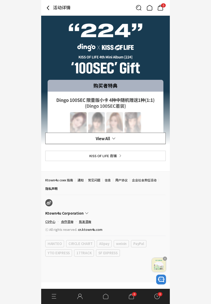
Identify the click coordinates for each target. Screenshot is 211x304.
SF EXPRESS (107, 252)
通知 (80, 180)
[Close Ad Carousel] (165, 259)
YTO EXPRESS (59, 252)
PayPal (138, 243)
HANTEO (55, 243)
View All (103, 138)
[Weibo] (48, 202)
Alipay (104, 243)
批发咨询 (85, 221)
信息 (108, 180)
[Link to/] (149, 8)
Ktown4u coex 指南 (59, 180)
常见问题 (94, 180)
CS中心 (50, 221)
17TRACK (84, 252)
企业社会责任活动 (144, 180)
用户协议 (121, 180)
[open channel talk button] (161, 279)
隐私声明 (51, 188)
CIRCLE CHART (80, 243)
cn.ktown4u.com (90, 229)
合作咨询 (67, 221)
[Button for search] (139, 8)
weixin (121, 243)
